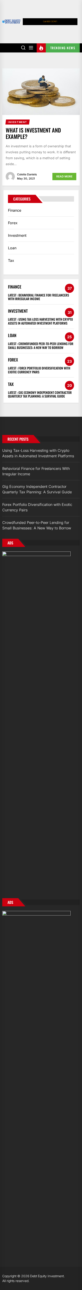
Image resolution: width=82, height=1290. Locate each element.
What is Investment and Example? (33, 133)
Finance (14, 210)
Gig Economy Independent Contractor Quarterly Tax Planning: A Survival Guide (40, 394)
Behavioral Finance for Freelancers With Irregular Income (38, 297)
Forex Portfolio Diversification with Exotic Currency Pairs (39, 370)
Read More (64, 176)
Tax (11, 260)
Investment (17, 235)
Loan (12, 248)
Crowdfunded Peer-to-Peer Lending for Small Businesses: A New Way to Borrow (40, 345)
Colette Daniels (27, 174)
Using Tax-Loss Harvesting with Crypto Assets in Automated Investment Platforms (40, 321)
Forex (13, 223)
